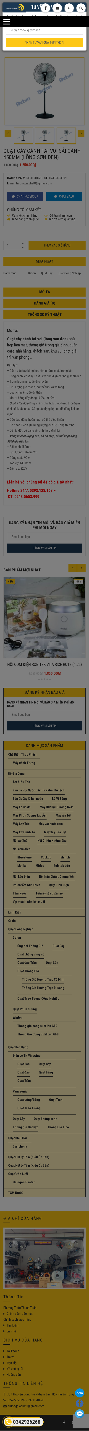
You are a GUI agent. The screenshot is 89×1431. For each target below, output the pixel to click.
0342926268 (26, 1422)
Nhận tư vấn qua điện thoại (44, 42)
